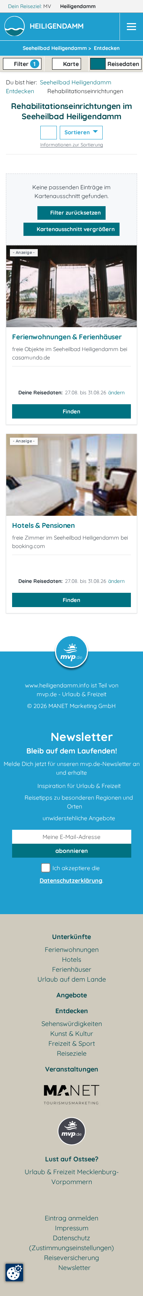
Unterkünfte (71, 936)
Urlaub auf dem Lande (71, 979)
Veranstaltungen (71, 1069)
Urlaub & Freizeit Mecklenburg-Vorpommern (72, 1177)
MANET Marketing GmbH (82, 705)
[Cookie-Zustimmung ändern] (14, 1272)
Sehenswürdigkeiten (71, 1023)
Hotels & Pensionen (43, 525)
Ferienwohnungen (72, 949)
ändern (116, 392)
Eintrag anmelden (71, 1218)
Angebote (71, 995)
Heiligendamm (78, 6)
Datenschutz (71, 1238)
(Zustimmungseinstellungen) (71, 1248)
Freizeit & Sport (71, 1043)
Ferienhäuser (71, 969)
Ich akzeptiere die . (71, 874)
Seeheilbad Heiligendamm (75, 82)
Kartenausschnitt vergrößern (75, 229)
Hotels (71, 959)
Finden (71, 411)
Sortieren (78, 132)
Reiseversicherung (71, 1257)
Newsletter (74, 1267)
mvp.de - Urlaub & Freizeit (71, 694)
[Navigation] (131, 26)
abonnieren (71, 850)
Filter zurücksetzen (75, 212)
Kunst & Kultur (71, 1033)
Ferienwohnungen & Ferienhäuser (67, 336)
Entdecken (20, 91)
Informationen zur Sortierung (71, 144)
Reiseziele (72, 1053)
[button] (58, 26)
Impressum (71, 1228)
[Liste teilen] (48, 132)
